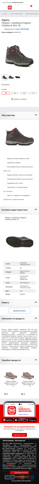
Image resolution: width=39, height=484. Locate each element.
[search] (25, 8)
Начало (5, 13)
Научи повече (23, 414)
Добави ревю (19, 310)
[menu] (4, 8)
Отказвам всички (21, 477)
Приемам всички (21, 472)
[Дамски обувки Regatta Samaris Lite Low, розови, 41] (11, 373)
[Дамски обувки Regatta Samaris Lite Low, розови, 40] (28, 373)
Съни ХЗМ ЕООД (22, 29)
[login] (35, 8)
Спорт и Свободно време (17, 13)
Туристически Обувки (25, 272)
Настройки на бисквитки (21, 481)
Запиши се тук (19, 435)
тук (30, 468)
